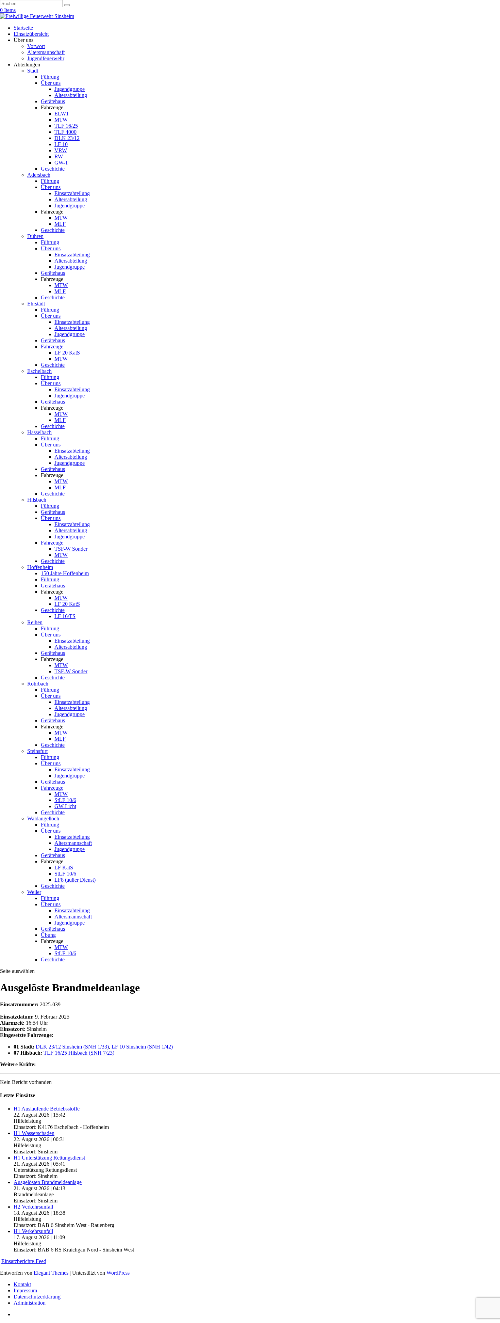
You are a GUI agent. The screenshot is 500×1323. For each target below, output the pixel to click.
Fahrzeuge (52, 346)
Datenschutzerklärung (37, 1297)
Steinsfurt (37, 751)
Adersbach (38, 175)
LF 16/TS (65, 616)
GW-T (61, 163)
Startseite (23, 28)
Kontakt (22, 1284)
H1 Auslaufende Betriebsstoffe (47, 1109)
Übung (48, 935)
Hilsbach (36, 500)
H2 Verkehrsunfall (33, 1207)
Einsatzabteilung (72, 193)
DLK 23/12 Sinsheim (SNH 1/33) (72, 1047)
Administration (30, 1303)
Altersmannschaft (46, 52)
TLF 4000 (65, 132)
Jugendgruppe (69, 89)
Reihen (35, 622)
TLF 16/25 (66, 126)
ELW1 (61, 113)
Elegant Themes (51, 1273)
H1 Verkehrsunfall (33, 1231)
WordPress (118, 1273)
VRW (60, 150)
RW (58, 156)
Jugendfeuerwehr (45, 58)
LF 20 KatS (67, 353)
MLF (60, 224)
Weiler (34, 892)
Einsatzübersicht (31, 34)
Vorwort (36, 46)
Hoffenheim (40, 567)
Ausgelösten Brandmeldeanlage (48, 1182)
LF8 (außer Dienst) (75, 880)
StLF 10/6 (65, 800)
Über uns (51, 83)
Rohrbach (37, 684)
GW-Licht (65, 806)
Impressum (25, 1290)
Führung (50, 77)
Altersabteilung (70, 95)
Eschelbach (39, 371)
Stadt (32, 71)
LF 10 (61, 144)
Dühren (35, 236)
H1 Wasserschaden (34, 1133)
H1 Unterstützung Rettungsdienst (49, 1158)
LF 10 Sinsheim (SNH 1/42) (142, 1047)
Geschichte (53, 169)
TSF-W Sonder (70, 549)
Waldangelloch (43, 818)
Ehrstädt (36, 303)
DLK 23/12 (67, 138)
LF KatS (63, 867)
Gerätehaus (53, 101)
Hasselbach (39, 432)
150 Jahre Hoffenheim (65, 573)
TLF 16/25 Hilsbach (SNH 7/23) (79, 1053)
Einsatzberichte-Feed (23, 1261)
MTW (61, 120)
